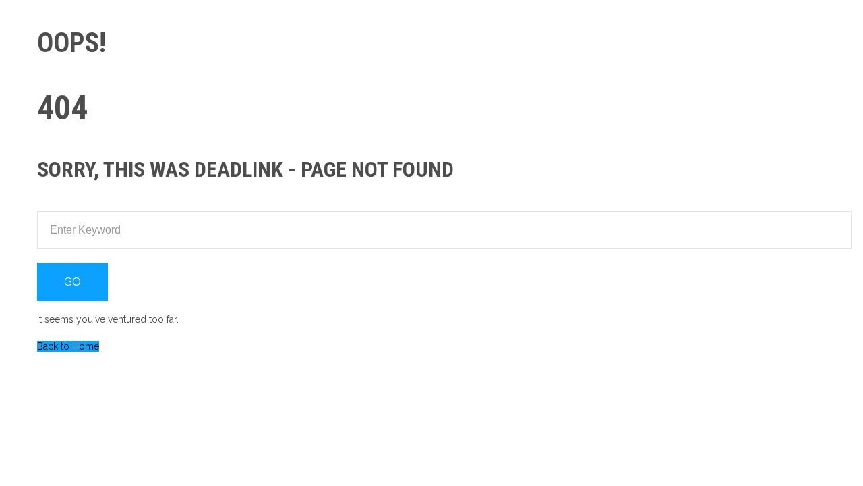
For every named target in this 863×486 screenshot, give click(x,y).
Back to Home (68, 346)
